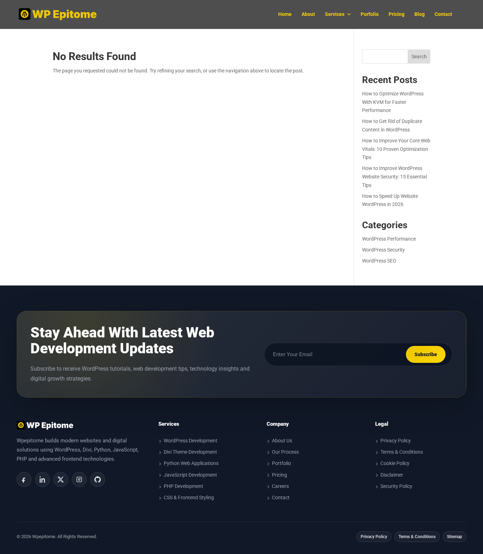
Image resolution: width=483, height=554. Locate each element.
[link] (24, 479)
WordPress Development (190, 440)
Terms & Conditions (401, 452)
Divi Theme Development (190, 452)
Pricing (279, 475)
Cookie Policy (394, 463)
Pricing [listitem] (397, 14)
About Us (282, 440)
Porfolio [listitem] (370, 14)
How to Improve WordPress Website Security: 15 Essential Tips (394, 176)
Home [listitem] (285, 14)
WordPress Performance (389, 239)
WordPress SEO (379, 261)
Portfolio (281, 463)
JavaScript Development (190, 475)
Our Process (285, 452)
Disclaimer (391, 475)
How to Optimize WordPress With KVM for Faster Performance (393, 102)
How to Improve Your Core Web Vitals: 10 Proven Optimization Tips (396, 149)
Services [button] (334, 14)
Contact (281, 497)
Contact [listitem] (443, 14)
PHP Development (183, 486)
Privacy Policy (395, 440)
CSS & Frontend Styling (189, 497)
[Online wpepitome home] (58, 14)
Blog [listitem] (419, 14)
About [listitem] (308, 14)
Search (419, 56)
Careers (280, 486)
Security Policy (396, 486)
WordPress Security (383, 250)
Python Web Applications (191, 463)
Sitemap (454, 536)
